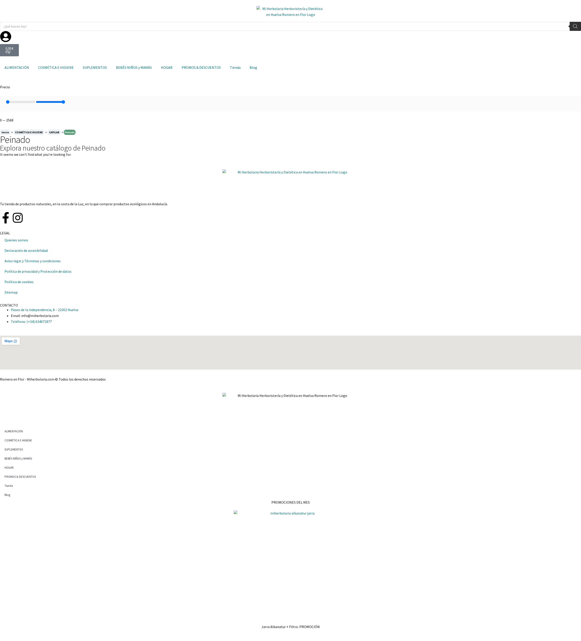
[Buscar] (575, 26)
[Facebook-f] (5, 217)
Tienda (235, 67)
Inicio (5, 132)
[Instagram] (17, 217)
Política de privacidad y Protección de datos (38, 271)
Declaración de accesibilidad (26, 250)
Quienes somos (16, 240)
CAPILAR (54, 132)
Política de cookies (19, 282)
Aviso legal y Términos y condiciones (33, 261)
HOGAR (166, 67)
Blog (253, 67)
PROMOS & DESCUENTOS (201, 67)
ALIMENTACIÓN (17, 67)
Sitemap (11, 292)
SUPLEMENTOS (95, 67)
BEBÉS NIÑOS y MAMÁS (134, 67)
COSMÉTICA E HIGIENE (56, 67)
